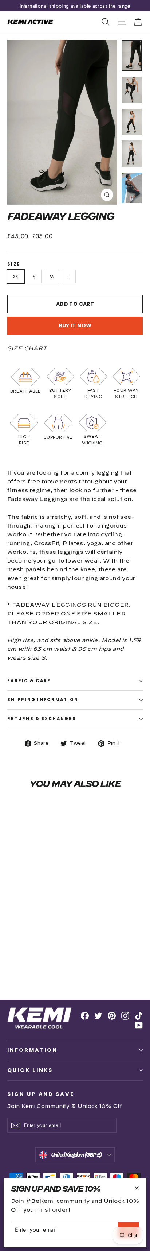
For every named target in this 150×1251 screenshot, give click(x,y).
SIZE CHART (27, 348)
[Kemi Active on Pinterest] (112, 1015)
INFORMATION (32, 1050)
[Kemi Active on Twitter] (98, 1015)
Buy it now (75, 325)
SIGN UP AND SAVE (40, 1093)
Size (13, 264)
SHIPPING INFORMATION (42, 700)
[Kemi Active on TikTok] (139, 1015)
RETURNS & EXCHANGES (41, 719)
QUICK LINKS (30, 1070)
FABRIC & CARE (29, 681)
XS (16, 276)
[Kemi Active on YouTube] (139, 1024)
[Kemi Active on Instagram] (125, 1015)
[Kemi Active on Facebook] (85, 1015)
